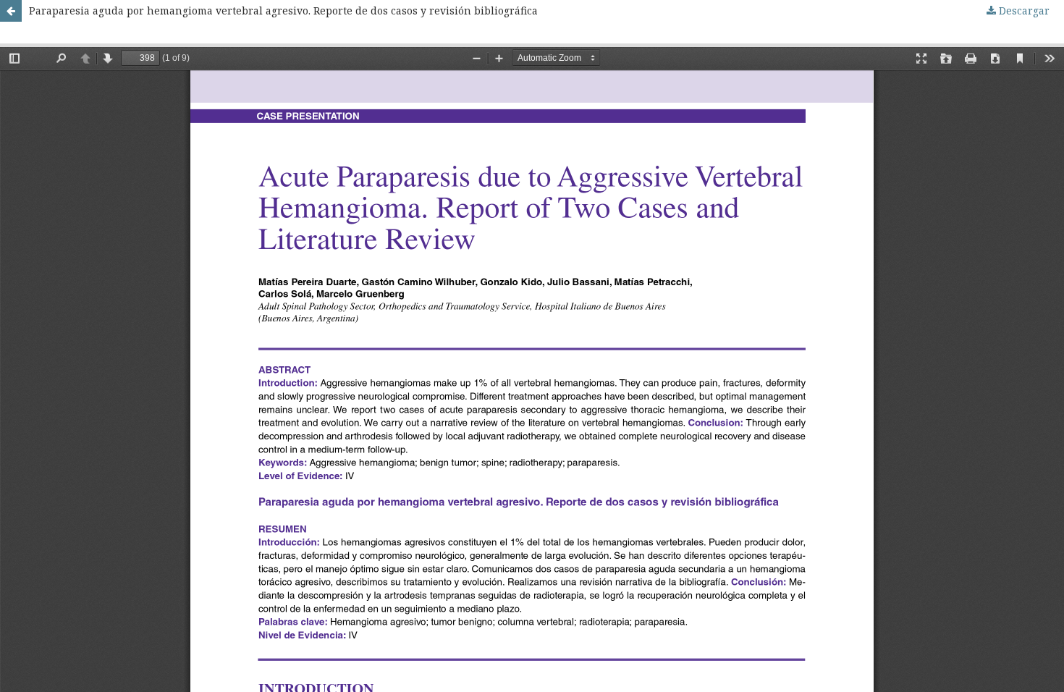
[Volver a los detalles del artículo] (11, 11)
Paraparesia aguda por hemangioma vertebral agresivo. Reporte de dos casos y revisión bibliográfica (283, 10)
